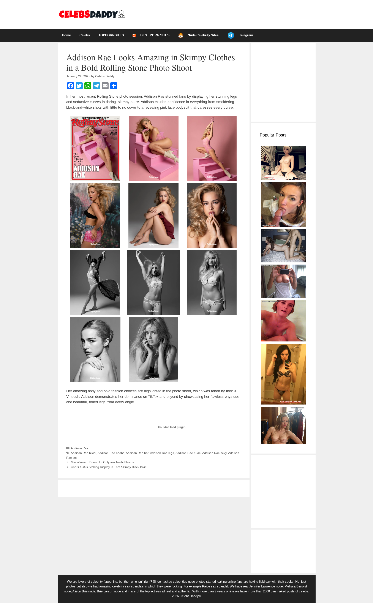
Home (66, 35)
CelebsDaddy (189, 596)
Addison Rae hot (137, 453)
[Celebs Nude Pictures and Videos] (92, 14)
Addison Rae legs (162, 453)
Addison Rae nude (188, 453)
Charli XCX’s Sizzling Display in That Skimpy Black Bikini (109, 467)
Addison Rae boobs (111, 453)
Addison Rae (79, 448)
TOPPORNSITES (111, 35)
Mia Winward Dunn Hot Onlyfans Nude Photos (102, 462)
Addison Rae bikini (83, 453)
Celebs (84, 35)
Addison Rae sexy (214, 453)
